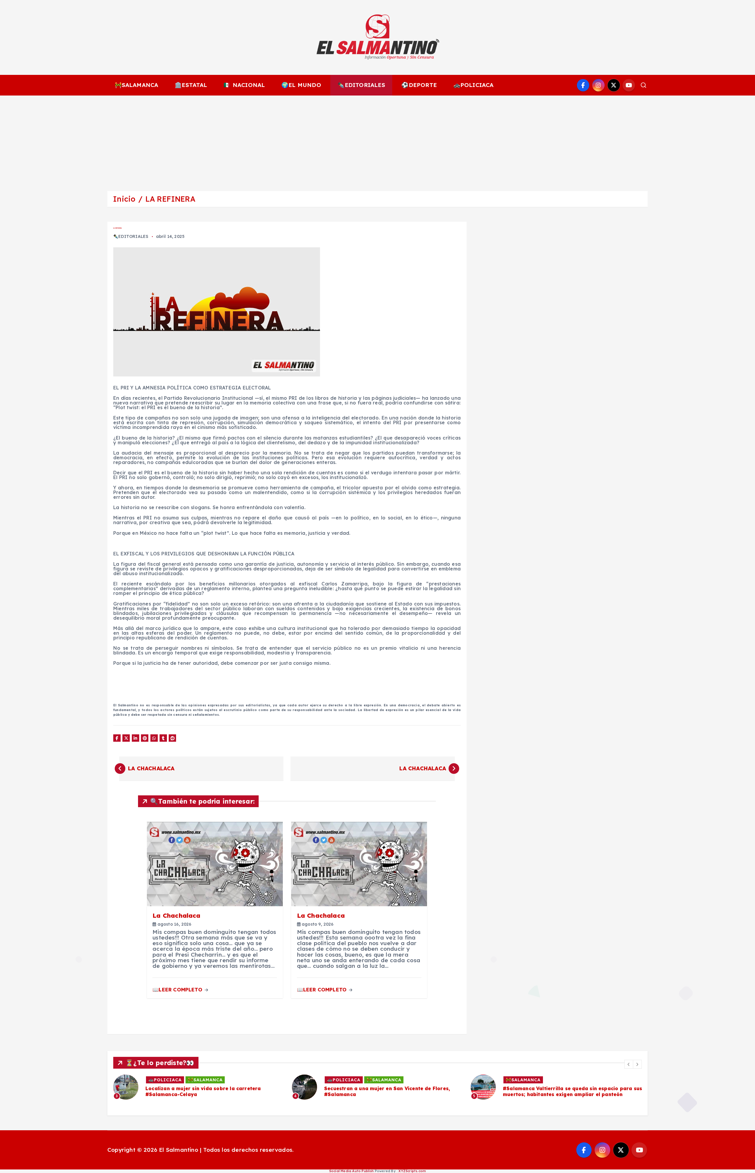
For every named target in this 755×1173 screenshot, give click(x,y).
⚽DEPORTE (419, 84)
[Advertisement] (377, 139)
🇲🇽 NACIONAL (244, 84)
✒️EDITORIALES (361, 84)
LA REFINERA (170, 198)
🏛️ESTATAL (191, 84)
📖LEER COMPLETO (178, 989)
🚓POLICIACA (473, 84)
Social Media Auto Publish (351, 1171)
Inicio (124, 198)
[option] (199, 1087)
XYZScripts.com (412, 1171)
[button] (628, 1064)
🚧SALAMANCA (136, 84)
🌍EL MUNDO (301, 84)
